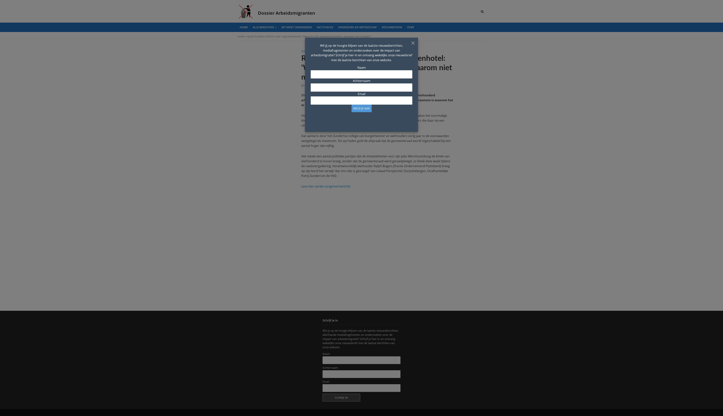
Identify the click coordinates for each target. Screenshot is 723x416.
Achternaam (361, 81)
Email (361, 94)
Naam (361, 68)
